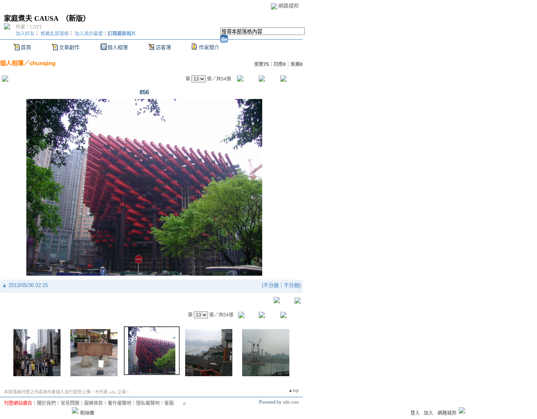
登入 (415, 413)
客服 (169, 403)
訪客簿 (163, 47)
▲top (293, 390)
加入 (428, 413)
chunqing (42, 63)
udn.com (291, 402)
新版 (76, 18)
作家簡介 (209, 47)
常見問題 (70, 403)
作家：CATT (29, 27)
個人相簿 (117, 47)
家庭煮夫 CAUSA (31, 18)
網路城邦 (288, 6)
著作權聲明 (119, 403)
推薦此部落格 (54, 34)
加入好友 (25, 34)
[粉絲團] (75, 410)
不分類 (271, 285)
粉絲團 (87, 413)
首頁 (26, 47)
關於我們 (46, 403)
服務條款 (93, 403)
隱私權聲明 (148, 403)
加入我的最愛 (89, 34)
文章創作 (69, 47)
